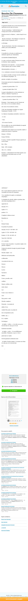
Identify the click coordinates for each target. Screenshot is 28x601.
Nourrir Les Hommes (6, 519)
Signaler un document (14, 425)
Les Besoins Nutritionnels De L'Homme (8, 492)
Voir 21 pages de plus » (14, 375)
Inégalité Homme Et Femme (7, 525)
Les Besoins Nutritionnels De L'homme (8, 458)
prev (6, 420)
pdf (12, 381)
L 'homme (3, 527)
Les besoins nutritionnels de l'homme (8, 442)
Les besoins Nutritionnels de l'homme (8, 451)
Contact (14, 2)
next (21, 420)
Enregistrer (14, 390)
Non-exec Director (14, 1)
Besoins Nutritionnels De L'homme (7, 506)
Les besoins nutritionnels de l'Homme (8, 433)
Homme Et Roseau (5, 530)
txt (12, 379)
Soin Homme (4, 522)
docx (12, 382)
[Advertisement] (14, 172)
